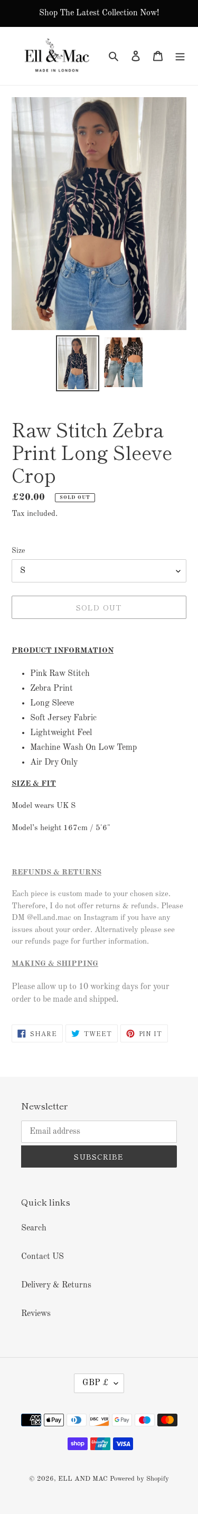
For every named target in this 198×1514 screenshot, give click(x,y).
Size (18, 550)
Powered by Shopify (139, 1478)
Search (33, 1228)
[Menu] (180, 56)
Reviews (36, 1314)
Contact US (42, 1257)
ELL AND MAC (83, 1478)
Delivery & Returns (56, 1285)
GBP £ (95, 1383)
